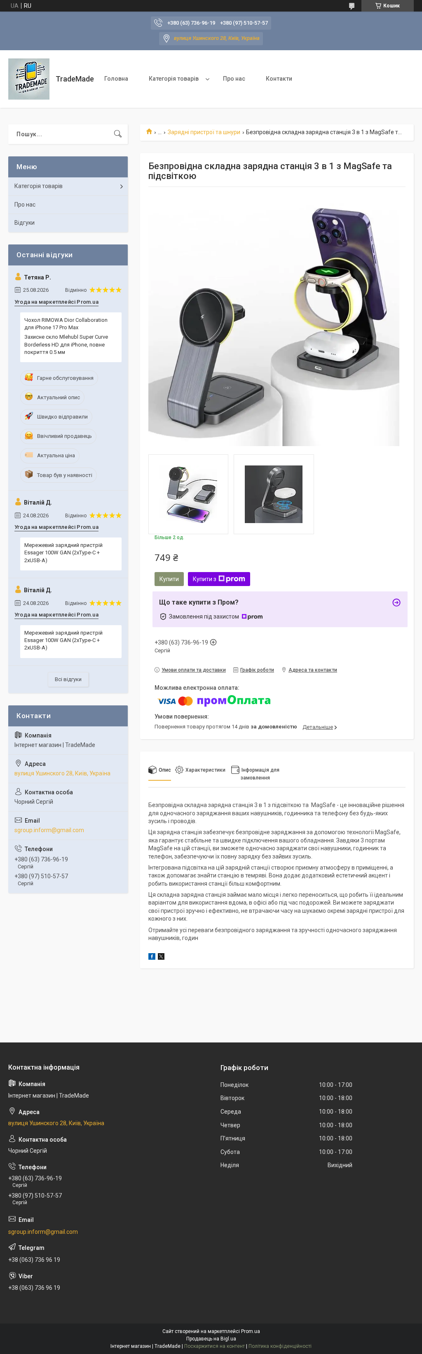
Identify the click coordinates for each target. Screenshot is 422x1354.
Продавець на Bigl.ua (211, 1339)
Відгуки (24, 222)
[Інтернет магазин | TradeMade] (28, 79)
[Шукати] (118, 134)
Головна (116, 78)
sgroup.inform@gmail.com (49, 830)
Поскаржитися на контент (214, 1346)
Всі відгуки (68, 679)
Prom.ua (250, 1331)
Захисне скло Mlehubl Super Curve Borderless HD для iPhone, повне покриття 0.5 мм (66, 344)
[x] (161, 957)
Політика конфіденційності (280, 1346)
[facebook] (151, 957)
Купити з (204, 579)
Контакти (279, 78)
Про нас (234, 78)
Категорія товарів (174, 78)
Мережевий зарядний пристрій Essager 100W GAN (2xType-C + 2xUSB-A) (63, 552)
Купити (169, 579)
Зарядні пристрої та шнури (204, 132)
